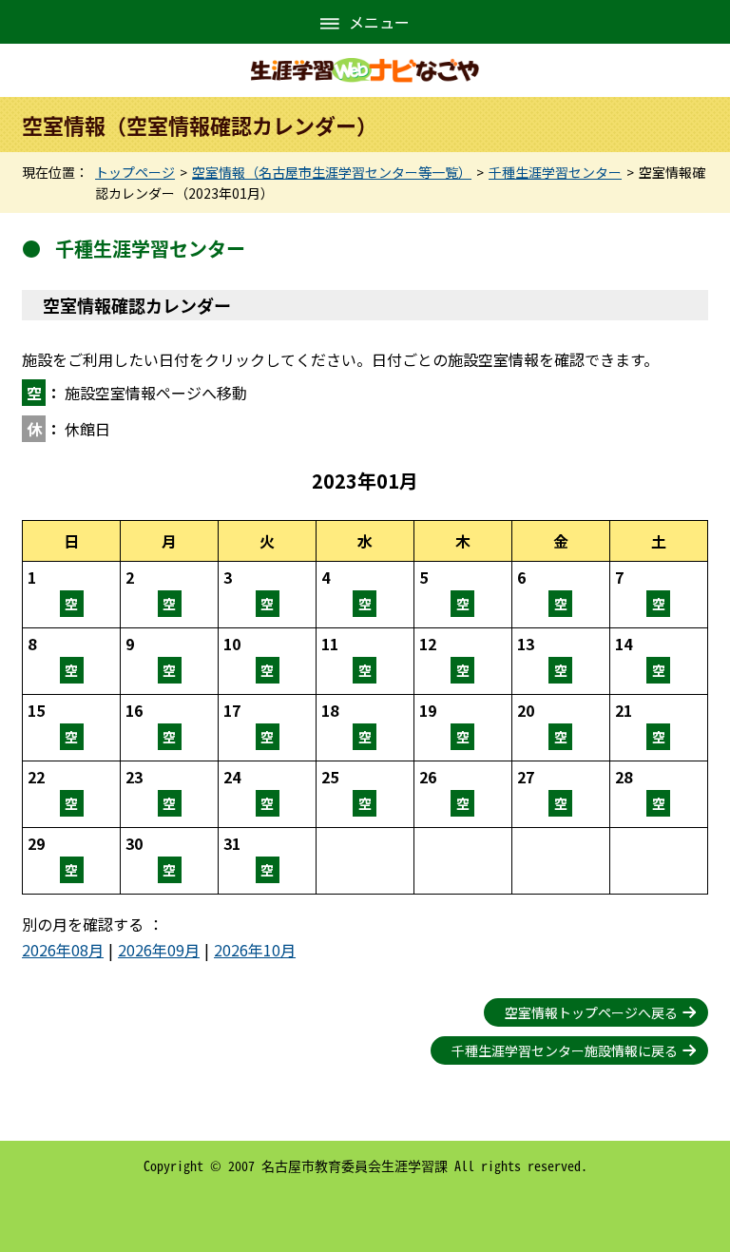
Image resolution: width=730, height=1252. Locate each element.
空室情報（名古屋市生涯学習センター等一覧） (331, 172)
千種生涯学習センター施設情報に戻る (564, 1050)
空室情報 (71, 594)
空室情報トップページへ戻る (591, 1012)
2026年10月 (255, 949)
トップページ (135, 172)
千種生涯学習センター (555, 172)
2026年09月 (159, 949)
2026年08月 (63, 949)
